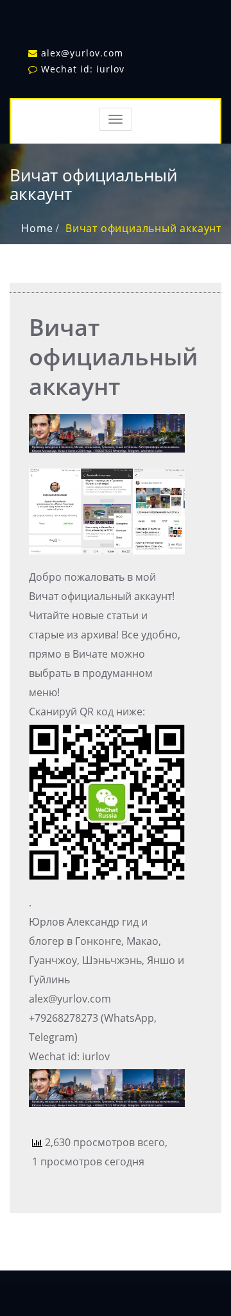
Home (37, 228)
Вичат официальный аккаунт (143, 228)
